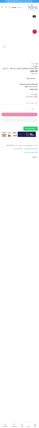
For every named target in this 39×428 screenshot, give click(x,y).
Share (34, 157)
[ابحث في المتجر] (6, 7)
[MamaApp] (33, 7)
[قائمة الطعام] (2, 7)
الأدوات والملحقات (25, 84)
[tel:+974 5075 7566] (9, 7)
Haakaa (33, 64)
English (19, 7)
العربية (14, 7)
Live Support (29, 128)
